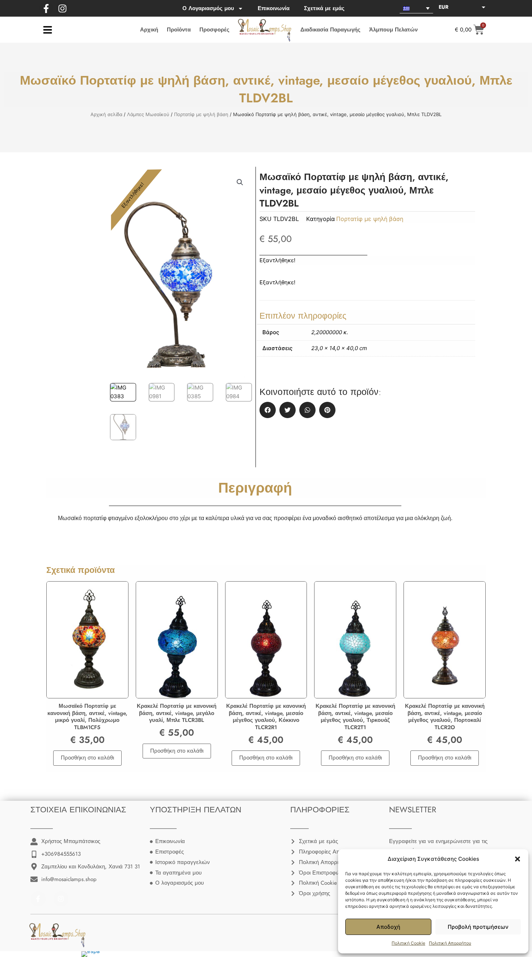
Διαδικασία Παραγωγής (330, 30)
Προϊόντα (179, 30)
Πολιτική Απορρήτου (450, 943)
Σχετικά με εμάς (324, 8)
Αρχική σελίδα (106, 114)
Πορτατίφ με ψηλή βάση (201, 114)
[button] (517, 859)
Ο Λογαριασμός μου (208, 8)
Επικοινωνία (274, 8)
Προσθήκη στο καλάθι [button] (87, 758)
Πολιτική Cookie (408, 943)
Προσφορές (214, 30)
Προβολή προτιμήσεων (478, 926)
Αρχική (149, 30)
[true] (47, 30)
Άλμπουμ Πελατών (393, 30)
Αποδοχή (388, 926)
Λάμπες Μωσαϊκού (148, 114)
